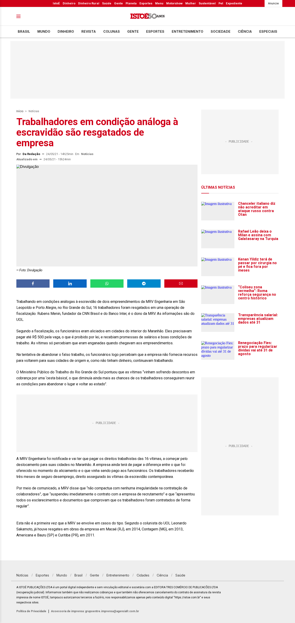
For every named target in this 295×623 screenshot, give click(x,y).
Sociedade (220, 31)
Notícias (34, 111)
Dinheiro (69, 3)
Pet (220, 3)
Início (19, 111)
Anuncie (273, 3)
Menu (159, 3)
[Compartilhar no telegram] (143, 283)
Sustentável (207, 3)
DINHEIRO (66, 31)
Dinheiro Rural (88, 3)
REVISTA (88, 31)
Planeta (131, 3)
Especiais (268, 31)
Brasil (24, 31)
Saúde (106, 3)
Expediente (234, 3)
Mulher (190, 3)
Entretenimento (187, 31)
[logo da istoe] (147, 16)
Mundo (43, 31)
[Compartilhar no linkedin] (69, 283)
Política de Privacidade (31, 611)
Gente (118, 3)
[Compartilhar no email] (181, 283)
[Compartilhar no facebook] (33, 283)
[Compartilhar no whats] (107, 283)
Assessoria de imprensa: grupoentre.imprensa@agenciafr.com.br (95, 611)
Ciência (245, 31)
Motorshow (174, 3)
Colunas (111, 31)
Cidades (143, 575)
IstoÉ (56, 3)
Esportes (145, 3)
